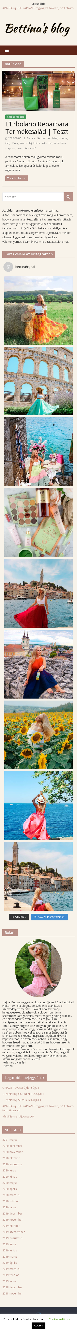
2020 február (10, 1201)
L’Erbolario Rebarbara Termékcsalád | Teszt (36, 128)
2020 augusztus (12, 1164)
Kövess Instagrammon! (51, 917)
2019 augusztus (12, 1238)
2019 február (10, 1275)
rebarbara (60, 143)
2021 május (9, 1139)
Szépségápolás (15, 116)
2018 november (12, 1293)
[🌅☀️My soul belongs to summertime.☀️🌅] (38, 805)
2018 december (12, 1287)
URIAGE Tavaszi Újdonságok (20, 1087)
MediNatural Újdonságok (18, 1116)
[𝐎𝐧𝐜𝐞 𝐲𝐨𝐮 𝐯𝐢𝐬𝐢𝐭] (38, 593)
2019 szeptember (13, 1232)
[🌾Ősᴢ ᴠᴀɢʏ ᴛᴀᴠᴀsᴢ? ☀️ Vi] (38, 310)
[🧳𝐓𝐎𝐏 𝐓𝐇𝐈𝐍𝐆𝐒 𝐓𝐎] (38, 381)
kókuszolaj (26, 143)
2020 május (9, 1183)
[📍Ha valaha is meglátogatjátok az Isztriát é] (38, 451)
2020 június (9, 1176)
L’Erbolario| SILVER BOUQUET (21, 1100)
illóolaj (14, 143)
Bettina (31, 138)
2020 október (11, 1158)
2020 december (12, 1146)
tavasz (20, 148)
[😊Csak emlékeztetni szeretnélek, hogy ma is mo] (38, 664)
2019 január (10, 1281)
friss (54, 138)
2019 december (12, 1213)
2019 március (11, 1269)
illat (7, 143)
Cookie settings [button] (59, 1319)
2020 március (11, 1195)
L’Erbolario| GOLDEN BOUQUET (23, 1094)
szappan (10, 148)
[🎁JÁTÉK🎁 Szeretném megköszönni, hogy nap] (38, 522)
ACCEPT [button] (38, 1325)
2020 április (9, 1189)
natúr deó (47, 143)
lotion (36, 143)
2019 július (9, 1244)
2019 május (9, 1256)
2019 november (12, 1219)
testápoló (30, 148)
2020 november (12, 1152)
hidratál (63, 138)
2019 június (9, 1250)
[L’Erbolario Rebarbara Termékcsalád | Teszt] (38, 73)
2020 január (10, 1207)
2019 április (9, 1263)
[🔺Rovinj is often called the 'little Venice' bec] (38, 876)
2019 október (11, 1226)
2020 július (9, 1170)
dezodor (46, 138)
